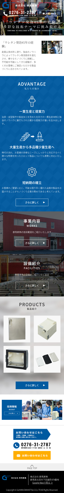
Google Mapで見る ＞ (42, 482)
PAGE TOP (32, 468)
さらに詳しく (32, 202)
